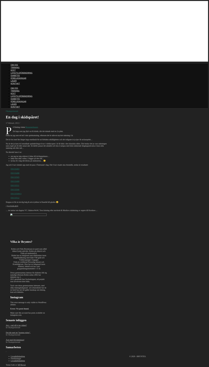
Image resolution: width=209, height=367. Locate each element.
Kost (13, 70)
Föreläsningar (18, 78)
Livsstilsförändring (21, 73)
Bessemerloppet (32, 127)
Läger (14, 81)
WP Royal (22, 365)
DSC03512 (15, 198)
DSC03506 (15, 190)
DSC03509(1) (16, 194)
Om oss (14, 65)
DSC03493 (15, 169)
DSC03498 (15, 173)
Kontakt (15, 83)
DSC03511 (15, 185)
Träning (15, 67)
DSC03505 (15, 177)
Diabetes (15, 75)
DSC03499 (15, 181)
